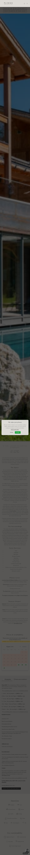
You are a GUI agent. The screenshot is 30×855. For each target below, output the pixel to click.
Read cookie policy (15, 429)
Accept (17, 432)
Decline (11, 432)
